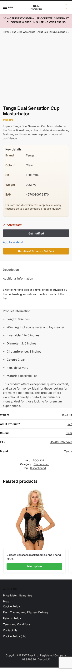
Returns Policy (12, 618)
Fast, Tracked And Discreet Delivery (25, 612)
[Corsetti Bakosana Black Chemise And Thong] (34, 519)
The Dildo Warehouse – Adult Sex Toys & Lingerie (38, 31)
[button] (66, 7)
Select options (34, 566)
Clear (69, 433)
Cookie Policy (11, 606)
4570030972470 (61, 442)
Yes (70, 424)
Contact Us (10, 630)
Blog (6, 601)
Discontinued (41, 464)
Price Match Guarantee (17, 595)
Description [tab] (11, 269)
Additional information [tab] (18, 278)
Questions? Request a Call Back (36, 251)
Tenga (68, 451)
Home (6, 31)
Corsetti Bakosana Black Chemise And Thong (34, 554)
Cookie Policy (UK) (14, 636)
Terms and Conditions (16, 624)
